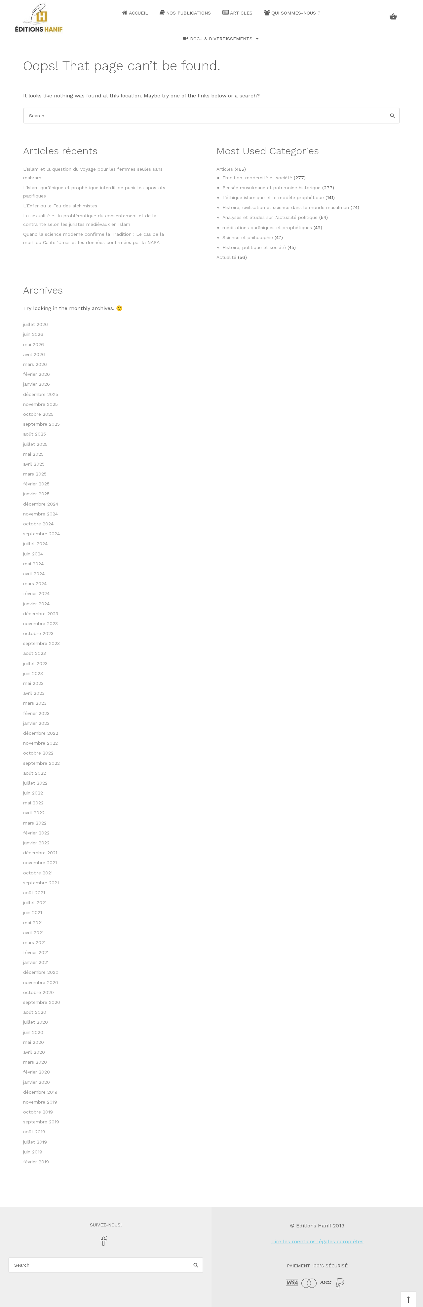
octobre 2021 (38, 872)
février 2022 (36, 832)
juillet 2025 (35, 444)
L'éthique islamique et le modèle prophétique (273, 197)
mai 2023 (33, 683)
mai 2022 (33, 802)
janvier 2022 (36, 842)
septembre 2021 (41, 882)
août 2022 (34, 773)
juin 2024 (33, 553)
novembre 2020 (40, 982)
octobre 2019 (38, 1111)
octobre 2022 (38, 753)
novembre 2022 (40, 743)
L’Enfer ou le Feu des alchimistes (60, 205)
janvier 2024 (36, 603)
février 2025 (36, 483)
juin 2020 (33, 1032)
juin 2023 (33, 673)
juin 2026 (33, 334)
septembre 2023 (41, 643)
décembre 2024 (40, 504)
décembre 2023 (40, 613)
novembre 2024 (40, 513)
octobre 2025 (38, 414)
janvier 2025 (36, 493)
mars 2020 (35, 1062)
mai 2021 (33, 922)
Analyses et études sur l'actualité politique (270, 217)
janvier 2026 (36, 384)
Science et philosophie (247, 237)
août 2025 (34, 434)
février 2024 (36, 593)
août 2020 (34, 1012)
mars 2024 (35, 583)
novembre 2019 (40, 1102)
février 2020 (36, 1072)
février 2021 (36, 952)
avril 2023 (34, 693)
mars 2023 (35, 703)
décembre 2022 (40, 733)
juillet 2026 (35, 324)
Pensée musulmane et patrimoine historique (271, 187)
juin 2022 (33, 792)
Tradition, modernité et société (257, 177)
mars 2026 (35, 364)
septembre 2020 (41, 1002)
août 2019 (34, 1131)
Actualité (226, 257)
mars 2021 (34, 942)
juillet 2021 (35, 902)
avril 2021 (33, 932)
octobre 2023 (38, 633)
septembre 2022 (41, 763)
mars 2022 (35, 823)
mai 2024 (33, 563)
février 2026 (36, 374)
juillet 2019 (35, 1142)
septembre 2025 (41, 424)
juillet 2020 (35, 1022)
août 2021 (34, 892)
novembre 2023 (40, 623)
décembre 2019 (40, 1092)
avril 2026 (34, 354)
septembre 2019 (41, 1121)
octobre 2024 (38, 523)
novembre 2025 (40, 404)
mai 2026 (33, 344)
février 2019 (36, 1161)
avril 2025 (34, 464)
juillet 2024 (35, 543)
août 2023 (34, 653)
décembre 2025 (40, 394)
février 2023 (36, 713)
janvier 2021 (36, 962)
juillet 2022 (35, 783)
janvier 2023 (36, 723)
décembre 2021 (40, 852)
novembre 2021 (40, 862)
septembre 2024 (41, 533)
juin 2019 (32, 1151)
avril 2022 (34, 812)
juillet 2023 (35, 663)
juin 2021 (32, 912)
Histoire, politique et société (254, 247)
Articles (224, 169)
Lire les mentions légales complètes (317, 1241)
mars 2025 (35, 474)
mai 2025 (33, 454)
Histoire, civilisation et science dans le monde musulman (285, 207)
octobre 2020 (38, 992)
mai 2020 (33, 1042)
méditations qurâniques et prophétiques (267, 227)
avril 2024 (34, 573)
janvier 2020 (36, 1082)
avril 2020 (34, 1052)
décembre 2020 (40, 972)
